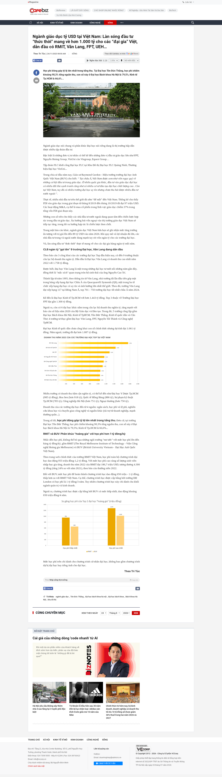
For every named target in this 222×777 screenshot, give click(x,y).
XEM (136, 613)
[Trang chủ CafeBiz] (30, 22)
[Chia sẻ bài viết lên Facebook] (36, 73)
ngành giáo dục (62, 597)
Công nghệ (93, 739)
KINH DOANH (76, 23)
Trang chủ (34, 739)
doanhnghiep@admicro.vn (110, 757)
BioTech (172, 10)
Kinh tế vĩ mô (60, 739)
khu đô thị (52, 600)
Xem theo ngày (90, 613)
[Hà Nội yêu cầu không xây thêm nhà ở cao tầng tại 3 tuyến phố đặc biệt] (49, 692)
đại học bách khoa (116, 597)
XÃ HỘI (40, 23)
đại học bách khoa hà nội (96, 597)
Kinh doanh (77, 739)
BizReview (60, 10)
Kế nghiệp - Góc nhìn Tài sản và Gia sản (146, 10)
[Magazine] (33, 2)
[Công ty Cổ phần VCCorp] (143, 748)
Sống (74, 54)
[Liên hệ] (59, 60)
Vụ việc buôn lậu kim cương (68, 15)
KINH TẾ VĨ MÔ (56, 23)
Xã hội (46, 739)
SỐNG (110, 23)
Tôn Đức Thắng (77, 597)
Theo (91, 580)
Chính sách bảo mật (36, 766)
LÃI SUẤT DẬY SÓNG (80, 10)
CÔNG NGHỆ (95, 23)
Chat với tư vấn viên (107, 763)
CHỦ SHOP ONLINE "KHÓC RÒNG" (109, 10)
